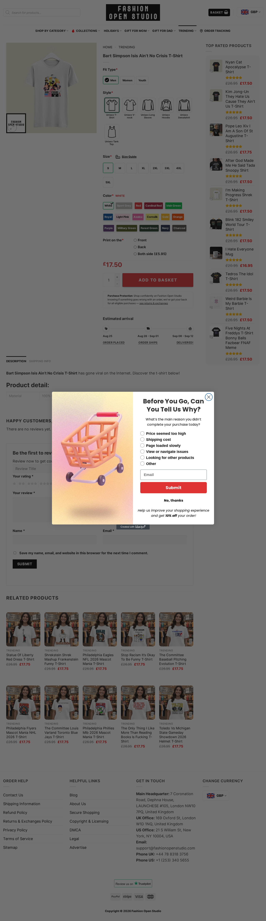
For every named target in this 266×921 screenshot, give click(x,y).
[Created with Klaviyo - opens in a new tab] (133, 526)
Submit (173, 488)
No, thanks (173, 500)
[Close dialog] (208, 397)
